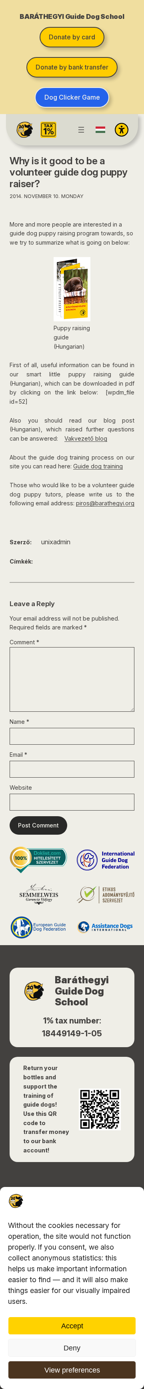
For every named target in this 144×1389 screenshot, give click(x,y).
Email (18, 754)
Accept (72, 1326)
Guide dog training (98, 466)
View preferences (72, 1370)
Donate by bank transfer (72, 67)
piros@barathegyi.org (105, 503)
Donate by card (72, 37)
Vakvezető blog (85, 438)
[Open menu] (81, 130)
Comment (24, 642)
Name (19, 721)
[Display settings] (122, 130)
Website (21, 787)
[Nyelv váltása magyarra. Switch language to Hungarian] (100, 130)
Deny (72, 1348)
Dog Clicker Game (72, 97)
